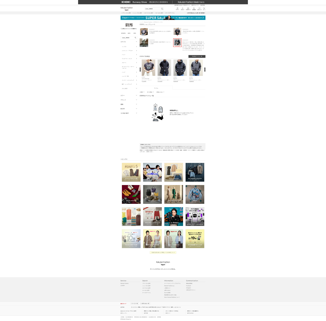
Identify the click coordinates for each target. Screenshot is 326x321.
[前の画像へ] (140, 70)
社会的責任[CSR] (152, 317)
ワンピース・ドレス (127, 58)
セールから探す (146, 290)
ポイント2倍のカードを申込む (172, 311)
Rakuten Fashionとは (169, 285)
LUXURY (123, 285)
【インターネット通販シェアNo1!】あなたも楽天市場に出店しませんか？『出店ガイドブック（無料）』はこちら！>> (156, 307)
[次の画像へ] (204, 70)
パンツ (123, 54)
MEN (129, 33)
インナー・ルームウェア (128, 80)
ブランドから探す (146, 283)
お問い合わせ (167, 290)
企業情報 (122, 317)
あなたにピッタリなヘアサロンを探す (128, 311)
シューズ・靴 (125, 76)
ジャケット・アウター (127, 50)
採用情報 (159, 317)
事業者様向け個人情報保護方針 (140, 317)
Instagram (188, 287)
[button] (149, 72)
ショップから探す (146, 285)
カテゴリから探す (146, 288)
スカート (124, 62)
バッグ (123, 72)
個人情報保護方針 (129, 317)
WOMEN (123, 33)
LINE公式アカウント (191, 290)
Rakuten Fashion (148, 22)
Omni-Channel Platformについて (172, 297)
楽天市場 (203, 5)
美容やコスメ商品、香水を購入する (151, 311)
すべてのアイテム (146, 292)
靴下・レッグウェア (127, 84)
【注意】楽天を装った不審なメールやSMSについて (163, 252)
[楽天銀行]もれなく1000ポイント (182, 5)
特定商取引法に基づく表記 (170, 295)
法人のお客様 (167, 292)
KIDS (135, 33)
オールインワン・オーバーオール (128, 67)
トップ (141, 22)
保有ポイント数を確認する (192, 311)
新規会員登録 (189, 283)
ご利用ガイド (167, 288)
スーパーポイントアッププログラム (172, 283)
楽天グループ (195, 5)
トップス (124, 46)
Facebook (188, 285)
